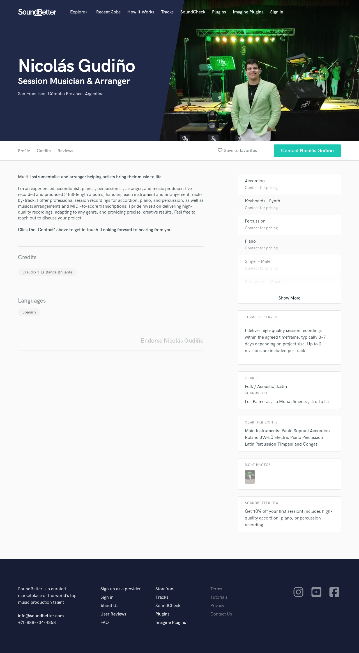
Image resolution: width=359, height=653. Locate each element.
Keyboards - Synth (262, 201)
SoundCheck (192, 12)
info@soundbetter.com (41, 616)
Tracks (167, 12)
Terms (216, 589)
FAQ (104, 622)
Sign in (276, 12)
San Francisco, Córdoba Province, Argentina (60, 94)
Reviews (65, 151)
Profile (24, 151)
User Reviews (113, 614)
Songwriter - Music (263, 281)
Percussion (255, 221)
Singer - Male (257, 261)
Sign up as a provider (120, 589)
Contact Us (221, 614)
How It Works (140, 12)
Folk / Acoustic (259, 386)
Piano (250, 241)
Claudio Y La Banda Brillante (47, 272)
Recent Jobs (108, 12)
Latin (282, 386)
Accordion (255, 181)
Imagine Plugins (248, 12)
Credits (44, 151)
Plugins (219, 12)
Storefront (165, 589)
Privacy (217, 605)
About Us (109, 605)
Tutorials (218, 597)
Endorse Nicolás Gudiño (172, 340)
